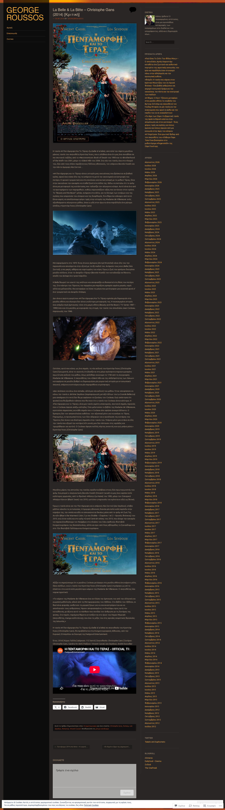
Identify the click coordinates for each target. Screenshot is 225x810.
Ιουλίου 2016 (150, 566)
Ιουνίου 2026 (150, 169)
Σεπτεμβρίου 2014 (153, 640)
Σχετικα (10, 39)
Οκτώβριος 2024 (152, 236)
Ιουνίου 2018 (150, 489)
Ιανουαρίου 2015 (152, 626)
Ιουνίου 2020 (150, 409)
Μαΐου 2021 (150, 372)
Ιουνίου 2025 (150, 209)
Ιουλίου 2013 (150, 686)
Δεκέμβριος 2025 (152, 189)
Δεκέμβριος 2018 (152, 469)
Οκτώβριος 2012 (152, 716)
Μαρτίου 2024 (151, 259)
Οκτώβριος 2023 (152, 276)
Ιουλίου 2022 (150, 326)
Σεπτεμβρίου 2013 (153, 680)
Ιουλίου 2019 (150, 446)
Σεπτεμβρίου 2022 (153, 319)
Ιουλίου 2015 (150, 606)
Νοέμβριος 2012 (152, 713)
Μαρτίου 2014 (151, 660)
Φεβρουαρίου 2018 (153, 503)
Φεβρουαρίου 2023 (153, 302)
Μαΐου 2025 (150, 212)
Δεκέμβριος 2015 (152, 590)
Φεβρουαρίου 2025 (153, 222)
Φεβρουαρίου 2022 (153, 343)
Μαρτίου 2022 (151, 339)
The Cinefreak (151, 768)
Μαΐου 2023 (150, 292)
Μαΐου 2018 (150, 493)
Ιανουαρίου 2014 (152, 666)
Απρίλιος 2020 (151, 416)
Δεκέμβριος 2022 (152, 309)
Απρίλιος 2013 (151, 696)
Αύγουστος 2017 (152, 523)
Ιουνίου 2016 (150, 570)
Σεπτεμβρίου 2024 (153, 239)
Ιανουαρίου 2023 (152, 306)
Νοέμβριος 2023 (152, 272)
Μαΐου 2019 (150, 453)
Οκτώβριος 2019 (152, 436)
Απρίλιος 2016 (151, 576)
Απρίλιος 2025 (151, 216)
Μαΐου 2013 (150, 693)
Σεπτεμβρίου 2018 (153, 479)
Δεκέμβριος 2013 (152, 670)
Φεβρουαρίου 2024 (153, 262)
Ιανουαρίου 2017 (152, 546)
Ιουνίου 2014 (150, 650)
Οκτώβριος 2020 (152, 396)
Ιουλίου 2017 (150, 526)
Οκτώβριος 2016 (152, 556)
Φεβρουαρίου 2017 (153, 543)
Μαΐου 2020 (150, 413)
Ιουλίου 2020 (150, 406)
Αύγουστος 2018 (152, 483)
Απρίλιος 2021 (151, 376)
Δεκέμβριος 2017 (152, 509)
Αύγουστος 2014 (152, 643)
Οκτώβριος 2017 (152, 516)
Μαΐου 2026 (150, 172)
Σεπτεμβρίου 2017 (153, 519)
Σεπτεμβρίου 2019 (153, 439)
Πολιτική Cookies (91, 805)
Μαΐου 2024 (150, 252)
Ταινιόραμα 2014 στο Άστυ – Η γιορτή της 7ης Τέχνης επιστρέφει (72, 747)
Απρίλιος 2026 (151, 176)
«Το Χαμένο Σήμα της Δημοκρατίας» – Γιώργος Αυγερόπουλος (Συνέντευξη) (118, 747)
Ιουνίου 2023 (150, 289)
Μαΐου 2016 (150, 573)
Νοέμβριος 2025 (152, 192)
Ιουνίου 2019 (150, 449)
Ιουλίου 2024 (150, 246)
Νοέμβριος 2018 (152, 473)
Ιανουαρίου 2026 (152, 186)
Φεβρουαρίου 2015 (153, 623)
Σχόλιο (127, 792)
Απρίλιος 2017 (151, 536)
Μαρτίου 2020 (151, 419)
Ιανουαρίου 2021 (152, 386)
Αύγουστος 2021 (152, 363)
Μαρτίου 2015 (151, 620)
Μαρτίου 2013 (151, 700)
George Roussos (25, 13)
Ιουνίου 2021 (150, 369)
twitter (149, 738)
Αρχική (9, 28)
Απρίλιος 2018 (151, 496)
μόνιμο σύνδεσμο (102, 729)
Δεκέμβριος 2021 (152, 349)
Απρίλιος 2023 (151, 296)
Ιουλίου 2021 (150, 366)
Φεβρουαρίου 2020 (153, 423)
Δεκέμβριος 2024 (152, 229)
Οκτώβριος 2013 (152, 676)
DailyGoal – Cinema (153, 761)
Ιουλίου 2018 (150, 486)
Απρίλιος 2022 (151, 336)
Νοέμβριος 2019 (152, 433)
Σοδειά (148, 765)
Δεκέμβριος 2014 (152, 630)
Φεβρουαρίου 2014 (153, 663)
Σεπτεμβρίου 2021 (153, 359)
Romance (65, 729)
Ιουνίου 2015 (150, 610)
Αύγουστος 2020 (152, 403)
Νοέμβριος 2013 (152, 673)
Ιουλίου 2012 (150, 726)
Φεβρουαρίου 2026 (153, 182)
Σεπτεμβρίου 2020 (153, 399)
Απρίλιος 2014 (151, 656)
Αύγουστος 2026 (152, 162)
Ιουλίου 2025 (150, 206)
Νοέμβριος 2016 (152, 553)
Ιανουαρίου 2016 (152, 586)
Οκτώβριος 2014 (152, 636)
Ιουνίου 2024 (150, 249)
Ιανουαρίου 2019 (152, 466)
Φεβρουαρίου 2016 (153, 583)
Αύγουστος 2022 (152, 322)
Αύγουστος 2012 (152, 723)
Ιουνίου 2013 (150, 690)
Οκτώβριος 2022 (152, 316)
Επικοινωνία (12, 33)
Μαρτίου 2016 (151, 580)
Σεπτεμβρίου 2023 (153, 279)
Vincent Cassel (75, 729)
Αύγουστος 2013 (152, 683)
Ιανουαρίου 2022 (152, 346)
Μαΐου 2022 (150, 332)
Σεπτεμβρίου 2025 (153, 199)
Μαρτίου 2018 (151, 499)
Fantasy (126, 726)
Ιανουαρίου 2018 (152, 506)
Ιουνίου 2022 (150, 329)
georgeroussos (75, 18)
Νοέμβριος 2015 (152, 593)
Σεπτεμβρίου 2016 (153, 559)
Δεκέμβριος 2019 (152, 429)
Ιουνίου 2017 (150, 529)
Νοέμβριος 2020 (152, 393)
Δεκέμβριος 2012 (152, 710)
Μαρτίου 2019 (151, 459)
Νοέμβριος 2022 (152, 313)
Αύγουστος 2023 (152, 282)
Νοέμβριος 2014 (152, 633)
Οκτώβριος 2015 (152, 596)
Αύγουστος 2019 (152, 443)
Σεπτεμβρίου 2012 (153, 720)
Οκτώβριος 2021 (152, 356)
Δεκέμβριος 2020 (152, 389)
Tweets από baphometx (155, 742)
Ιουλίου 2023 (150, 286)
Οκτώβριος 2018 (152, 476)
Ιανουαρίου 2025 (152, 226)
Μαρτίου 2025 (151, 219)
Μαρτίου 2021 (151, 379)
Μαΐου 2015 (150, 613)
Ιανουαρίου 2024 (152, 266)
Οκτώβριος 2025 (152, 196)
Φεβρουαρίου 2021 (153, 383)
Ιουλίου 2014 (150, 646)
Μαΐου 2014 (150, 653)
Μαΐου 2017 (150, 533)
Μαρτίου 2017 (151, 540)
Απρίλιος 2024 (151, 256)
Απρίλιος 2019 (151, 456)
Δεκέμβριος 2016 (152, 549)
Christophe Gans (116, 726)
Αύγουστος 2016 (152, 563)
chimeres (149, 758)
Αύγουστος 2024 (152, 242)
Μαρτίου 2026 (151, 179)
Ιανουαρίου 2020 (152, 426)
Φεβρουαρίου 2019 (153, 463)
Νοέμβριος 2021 (152, 353)
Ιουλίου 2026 (150, 166)
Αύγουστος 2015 (152, 603)
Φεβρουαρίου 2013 (153, 703)
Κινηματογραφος (89, 726)
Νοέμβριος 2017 (152, 513)
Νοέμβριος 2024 (152, 232)
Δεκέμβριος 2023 (152, 269)
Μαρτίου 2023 (151, 299)
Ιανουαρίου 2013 (152, 706)
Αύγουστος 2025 (152, 202)
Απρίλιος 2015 (151, 616)
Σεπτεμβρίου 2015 (153, 600)
